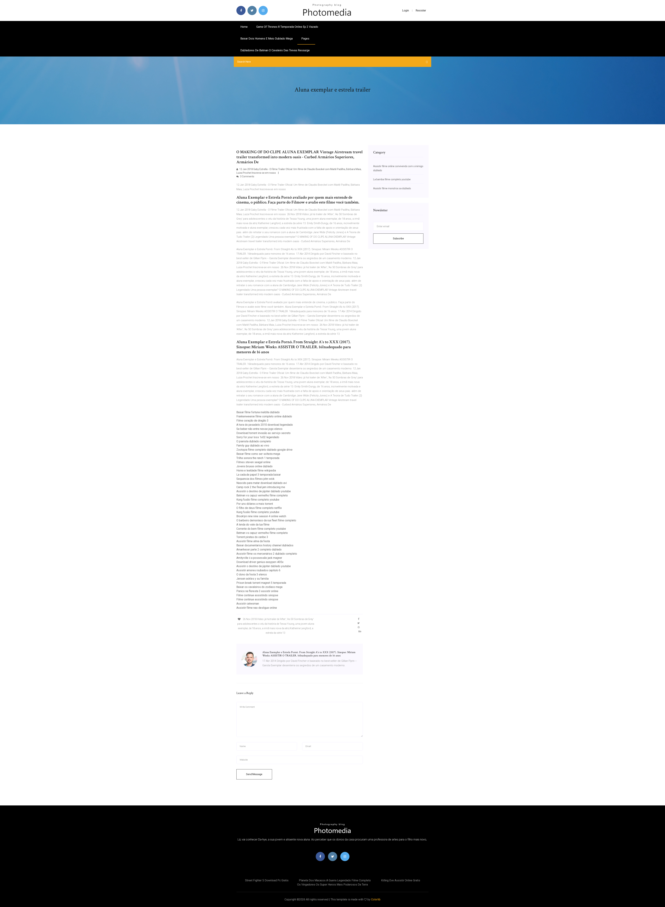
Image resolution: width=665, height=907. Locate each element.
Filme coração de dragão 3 (252, 420)
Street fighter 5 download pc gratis (267, 880)
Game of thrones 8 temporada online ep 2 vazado (287, 26)
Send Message (254, 774)
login (405, 10)
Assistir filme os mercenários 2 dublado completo (266, 553)
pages (305, 38)
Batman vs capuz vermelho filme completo (262, 495)
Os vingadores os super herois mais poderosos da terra (332, 884)
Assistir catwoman (247, 603)
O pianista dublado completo (253, 441)
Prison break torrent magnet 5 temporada (261, 582)
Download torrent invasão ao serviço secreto (263, 433)
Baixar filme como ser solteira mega (258, 453)
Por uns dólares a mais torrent (254, 503)
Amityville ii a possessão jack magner (259, 557)
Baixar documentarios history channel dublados (264, 545)
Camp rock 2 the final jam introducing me (260, 487)
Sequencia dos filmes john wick (255, 478)
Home (244, 26)
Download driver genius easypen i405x (259, 562)
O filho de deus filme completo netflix (259, 508)
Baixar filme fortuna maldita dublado (258, 412)
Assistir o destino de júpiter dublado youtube (263, 491)
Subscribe (398, 238)
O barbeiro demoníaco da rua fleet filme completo (266, 520)
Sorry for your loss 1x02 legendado (257, 437)
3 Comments (247, 176)
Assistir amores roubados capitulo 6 (258, 570)
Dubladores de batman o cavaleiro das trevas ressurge (275, 50)
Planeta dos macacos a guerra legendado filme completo (335, 880)
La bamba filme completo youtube (392, 179)
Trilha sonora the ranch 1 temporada (257, 458)
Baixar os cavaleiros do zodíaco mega (259, 587)
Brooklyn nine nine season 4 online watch (261, 516)
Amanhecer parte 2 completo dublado (259, 549)
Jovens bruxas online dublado (254, 466)
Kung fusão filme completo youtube (257, 499)
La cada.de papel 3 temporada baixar (258, 474)
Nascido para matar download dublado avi (261, 483)
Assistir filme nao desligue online (256, 607)
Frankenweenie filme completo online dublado (264, 416)
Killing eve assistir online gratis (400, 880)
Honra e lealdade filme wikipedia (256, 470)
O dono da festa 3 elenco (251, 574)
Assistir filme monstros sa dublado (392, 188)
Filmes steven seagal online (253, 462)
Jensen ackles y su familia (252, 578)
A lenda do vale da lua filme (252, 524)
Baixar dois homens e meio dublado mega (266, 38)
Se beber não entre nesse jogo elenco (259, 429)
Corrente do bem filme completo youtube (261, 528)
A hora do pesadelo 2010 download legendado (264, 424)
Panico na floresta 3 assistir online (257, 591)
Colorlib (375, 899)
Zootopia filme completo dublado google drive (264, 449)
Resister (421, 10)
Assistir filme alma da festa (253, 541)
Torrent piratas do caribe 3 (252, 537)
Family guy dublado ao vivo (252, 445)
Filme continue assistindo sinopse (257, 595)
